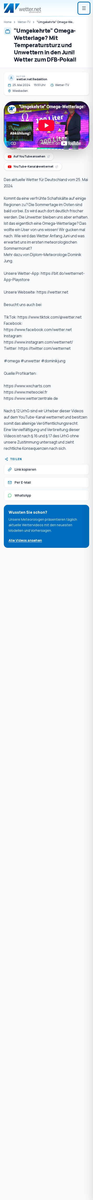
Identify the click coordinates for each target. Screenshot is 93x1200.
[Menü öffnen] (84, 8)
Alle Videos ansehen (25, 540)
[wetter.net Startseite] (22, 8)
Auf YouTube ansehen (31, 157)
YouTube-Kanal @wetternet (34, 167)
